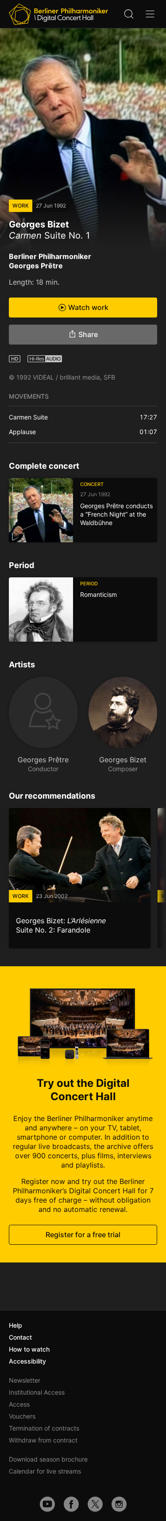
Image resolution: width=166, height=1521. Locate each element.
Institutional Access (37, 1392)
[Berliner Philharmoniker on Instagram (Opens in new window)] (119, 1504)
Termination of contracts (44, 1428)
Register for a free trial (83, 1234)
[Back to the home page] (58, 14)
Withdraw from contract (43, 1440)
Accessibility (27, 1361)
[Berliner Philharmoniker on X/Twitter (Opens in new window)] (95, 1504)
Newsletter (24, 1380)
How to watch (29, 1349)
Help (15, 1325)
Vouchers (22, 1416)
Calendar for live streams (45, 1471)
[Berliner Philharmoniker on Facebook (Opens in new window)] (71, 1504)
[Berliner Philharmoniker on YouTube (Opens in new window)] (47, 1504)
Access (19, 1404)
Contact (20, 1337)
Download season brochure (48, 1459)
